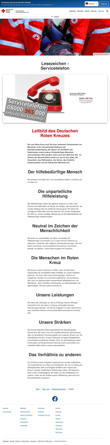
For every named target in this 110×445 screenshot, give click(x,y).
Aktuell (87, 11)
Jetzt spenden (7, 412)
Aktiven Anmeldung (26, 415)
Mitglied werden (25, 412)
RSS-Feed (59, 429)
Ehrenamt (80, 11)
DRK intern (59, 432)
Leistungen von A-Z (44, 415)
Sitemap (58, 419)
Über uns (101, 11)
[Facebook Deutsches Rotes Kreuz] (55, 399)
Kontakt (58, 415)
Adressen (58, 412)
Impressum (59, 425)
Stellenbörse (24, 422)
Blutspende (23, 425)
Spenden (94, 11)
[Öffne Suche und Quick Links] (107, 11)
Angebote (72, 11)
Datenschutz (59, 422)
